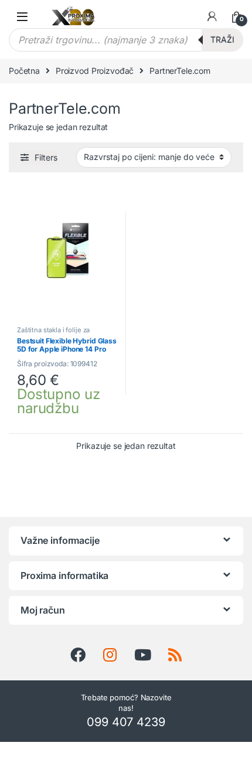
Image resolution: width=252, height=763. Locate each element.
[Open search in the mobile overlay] (126, 40)
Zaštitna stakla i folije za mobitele (53, 333)
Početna (24, 71)
